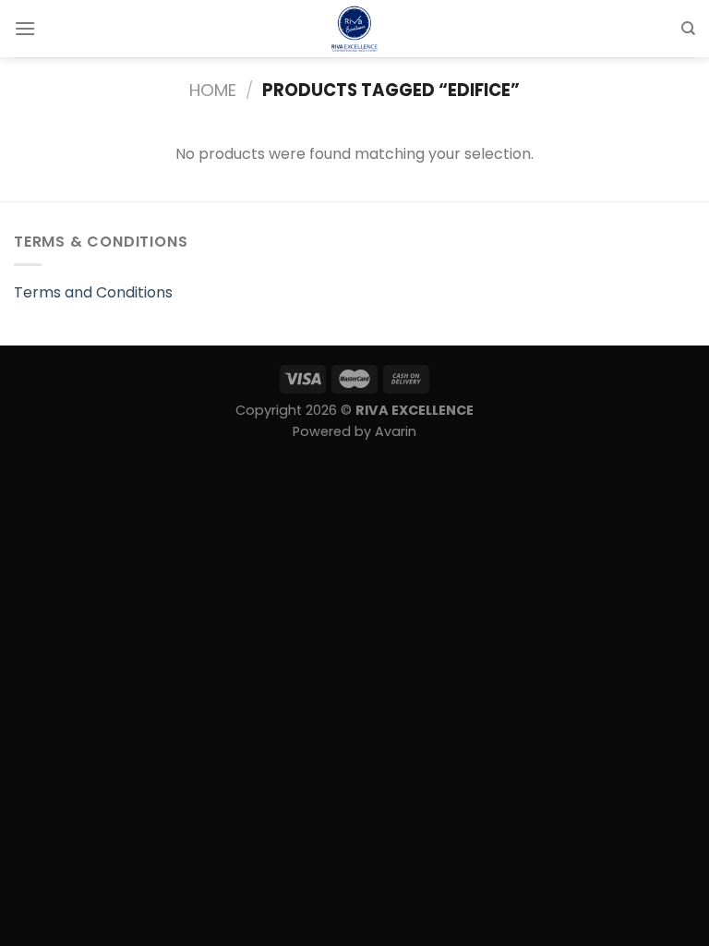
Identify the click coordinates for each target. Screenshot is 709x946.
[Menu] (25, 28)
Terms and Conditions (93, 292)
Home (212, 90)
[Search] (688, 28)
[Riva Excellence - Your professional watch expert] (354, 28)
